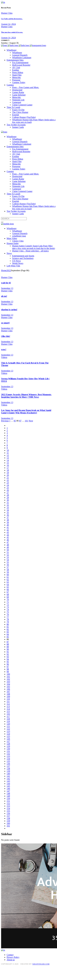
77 (8, 617)
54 (8, 560)
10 (8, 450)
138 (8, 768)
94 (8, 659)
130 (8, 749)
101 (8, 676)
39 (8, 522)
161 (26, 421)
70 (8, 599)
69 (8, 597)
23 (8, 482)
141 (8, 776)
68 (8, 594)
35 (8, 512)
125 (8, 736)
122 (8, 729)
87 (20, 421)
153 (8, 806)
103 (8, 681)
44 (8, 535)
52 (8, 555)
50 (8, 550)
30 (8, 500)
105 (8, 686)
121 (8, 726)
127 (8, 741)
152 (8, 803)
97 (8, 667)
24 (8, 485)
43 (8, 532)
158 (8, 818)
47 (8, 542)
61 (8, 577)
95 (8, 662)
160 (8, 823)
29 (8, 497)
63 (8, 582)
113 (8, 706)
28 (8, 495)
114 (8, 709)
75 (8, 612)
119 (8, 721)
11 (8, 453)
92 (8, 654)
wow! (3, 349)
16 (8, 465)
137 (8, 766)
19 (8, 473)
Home (4, 270)
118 (8, 719)
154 (8, 808)
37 (8, 517)
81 (8, 627)
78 (8, 619)
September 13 (7, 288)
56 (8, 565)
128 (8, 744)
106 (8, 689)
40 (8, 525)
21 (8, 478)
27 (8, 492)
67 (8, 592)
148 (8, 793)
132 (8, 754)
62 (8, 579)
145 (8, 786)
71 (8, 602)
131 (8, 751)
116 (8, 714)
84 (8, 634)
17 (8, 468)
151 (8, 801)
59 (8, 572)
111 (8, 701)
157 (8, 816)
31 (8, 502)
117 (8, 716)
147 (8, 791)
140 (8, 773)
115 (8, 711)
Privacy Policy (13, 957)
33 (8, 507)
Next (31, 421)
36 (8, 515)
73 (8, 607)
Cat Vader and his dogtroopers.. (12, 18)
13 (8, 458)
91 (8, 652)
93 (8, 657)
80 (8, 624)
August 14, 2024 (8, 24)
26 (8, 490)
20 (8, 475)
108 (8, 694)
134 (8, 759)
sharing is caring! (9, 309)
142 (8, 778)
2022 (9, 270)
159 (8, 821)
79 (8, 622)
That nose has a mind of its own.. (12, 32)
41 (8, 527)
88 (8, 644)
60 (8, 574)
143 (8, 781)
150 (8, 798)
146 (8, 788)
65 (8, 587)
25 (8, 487)
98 (8, 669)
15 (8, 463)
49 (8, 547)
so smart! (5, 323)
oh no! (4, 296)
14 (8, 460)
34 (8, 510)
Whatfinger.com (41, 964)
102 (8, 679)
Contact (10, 955)
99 (8, 671)
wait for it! (6, 283)
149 (8, 796)
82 (8, 629)
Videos (4, 357)
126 (8, 739)
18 (8, 470)
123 (8, 731)
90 (8, 649)
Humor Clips (6, 13)
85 (15, 421)
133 (8, 756)
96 (8, 664)
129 (8, 746)
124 (8, 734)
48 (8, 545)
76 (8, 614)
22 (8, 480)
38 (8, 520)
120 (8, 724)
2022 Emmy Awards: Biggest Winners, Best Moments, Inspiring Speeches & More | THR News (26, 395)
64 (8, 584)
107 (8, 691)
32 (8, 505)
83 (8, 632)
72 (8, 604)
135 (8, 761)
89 (8, 647)
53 (8, 557)
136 (8, 763)
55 (8, 562)
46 (8, 540)
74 (8, 609)
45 (8, 537)
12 (8, 455)
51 (8, 552)
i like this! (5, 336)
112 (8, 704)
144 (8, 783)
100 (8, 674)
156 (8, 813)
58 (8, 570)
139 (8, 771)
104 (8, 684)
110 (8, 699)
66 (8, 589)
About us (11, 960)
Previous (5, 421)
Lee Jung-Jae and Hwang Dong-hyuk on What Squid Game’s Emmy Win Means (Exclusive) (26, 411)
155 (8, 811)
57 (8, 567)
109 (8, 696)
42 (8, 530)
